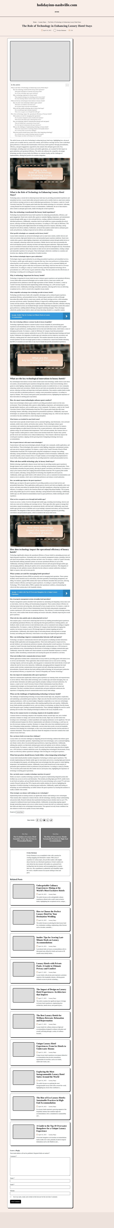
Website (12, 1190)
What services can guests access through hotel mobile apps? (27, 112)
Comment (13, 1156)
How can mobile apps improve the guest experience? (26, 110)
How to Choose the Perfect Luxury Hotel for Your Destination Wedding (48, 914)
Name (12, 1178)
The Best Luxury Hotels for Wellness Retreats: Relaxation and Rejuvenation (50, 1018)
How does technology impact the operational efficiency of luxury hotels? (31, 114)
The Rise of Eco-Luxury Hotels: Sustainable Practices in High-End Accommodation (50, 1100)
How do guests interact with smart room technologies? (26, 106)
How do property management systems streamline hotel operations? (29, 117)
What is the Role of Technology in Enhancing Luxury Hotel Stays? (29, 87)
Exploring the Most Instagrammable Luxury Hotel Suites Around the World (50, 1074)
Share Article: (31, 820)
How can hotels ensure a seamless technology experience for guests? (29, 134)
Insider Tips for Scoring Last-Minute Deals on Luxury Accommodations (50, 940)
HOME (57, 12)
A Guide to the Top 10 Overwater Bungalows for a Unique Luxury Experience (51, 1128)
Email (12, 1184)
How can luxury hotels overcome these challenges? (25, 130)
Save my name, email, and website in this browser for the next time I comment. (35, 1197)
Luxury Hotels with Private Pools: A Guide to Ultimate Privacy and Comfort (49, 966)
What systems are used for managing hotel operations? (26, 116)
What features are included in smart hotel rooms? (25, 104)
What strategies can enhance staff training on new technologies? (28, 136)
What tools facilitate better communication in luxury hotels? (27, 123)
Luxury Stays (20, 812)
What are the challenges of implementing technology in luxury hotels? (30, 127)
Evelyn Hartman (61, 30)
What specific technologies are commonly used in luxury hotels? (28, 91)
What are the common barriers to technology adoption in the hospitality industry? (32, 128)
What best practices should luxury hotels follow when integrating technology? (32, 132)
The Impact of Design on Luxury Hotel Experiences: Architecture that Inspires (51, 992)
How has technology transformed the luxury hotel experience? (28, 89)
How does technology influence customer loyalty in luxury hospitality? (30, 98)
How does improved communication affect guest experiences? (28, 125)
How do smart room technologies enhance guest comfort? (27, 102)
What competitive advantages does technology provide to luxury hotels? (30, 97)
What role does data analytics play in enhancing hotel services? (28, 119)
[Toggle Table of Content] (66, 85)
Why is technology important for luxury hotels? (25, 95)
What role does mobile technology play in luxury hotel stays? (28, 108)
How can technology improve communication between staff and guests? (31, 121)
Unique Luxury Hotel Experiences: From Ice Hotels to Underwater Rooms (51, 1046)
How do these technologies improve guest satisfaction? (26, 93)
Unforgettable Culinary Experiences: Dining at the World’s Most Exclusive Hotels (50, 888)
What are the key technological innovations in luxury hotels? (28, 101)
